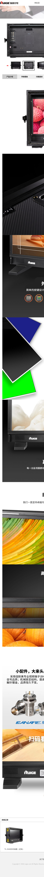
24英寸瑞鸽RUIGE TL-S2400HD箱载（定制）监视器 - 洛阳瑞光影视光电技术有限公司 (13, 4)
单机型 (37, 3)
